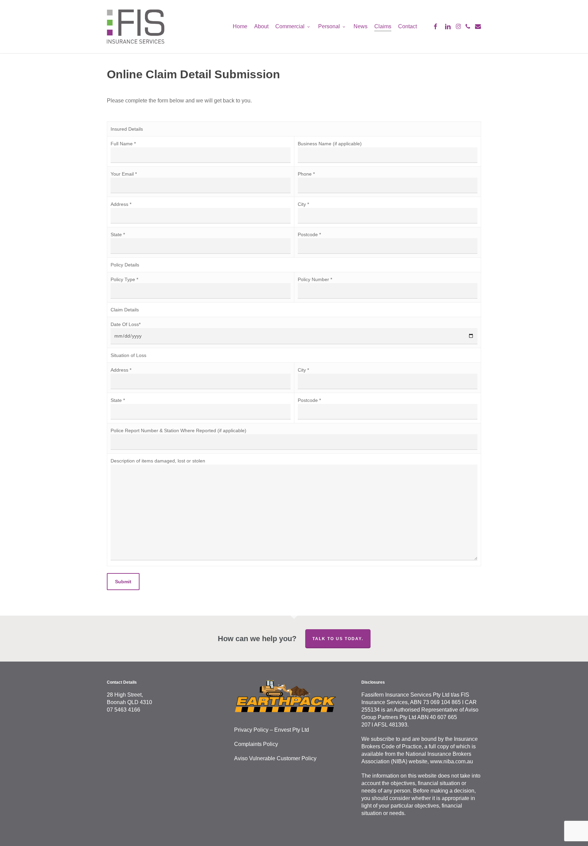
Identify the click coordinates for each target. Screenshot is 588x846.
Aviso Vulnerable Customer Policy (275, 758)
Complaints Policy (256, 744)
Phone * (306, 174)
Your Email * (124, 174)
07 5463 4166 (123, 710)
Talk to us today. (337, 638)
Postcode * (309, 234)
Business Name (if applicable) (330, 143)
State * (118, 234)
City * (303, 204)
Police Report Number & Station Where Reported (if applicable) (178, 430)
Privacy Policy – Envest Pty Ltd (271, 730)
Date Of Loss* (126, 324)
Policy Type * (124, 279)
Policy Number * (315, 279)
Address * (121, 204)
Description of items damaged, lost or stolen (158, 460)
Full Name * (123, 143)
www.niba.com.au (451, 761)
